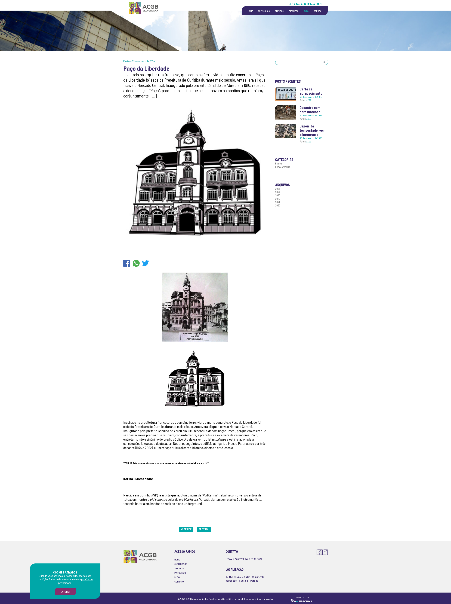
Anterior (186, 529)
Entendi (65, 591)
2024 (277, 192)
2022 (277, 198)
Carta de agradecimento (311, 91)
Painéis (278, 163)
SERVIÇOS (279, 11)
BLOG (306, 11)
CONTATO (318, 11)
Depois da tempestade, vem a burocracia (312, 130)
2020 (277, 205)
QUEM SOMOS (264, 11)
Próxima (204, 529)
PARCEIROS (293, 11)
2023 (277, 195)
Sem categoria (282, 166)
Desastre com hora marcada (310, 109)
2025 (277, 188)
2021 (277, 202)
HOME (250, 11)
